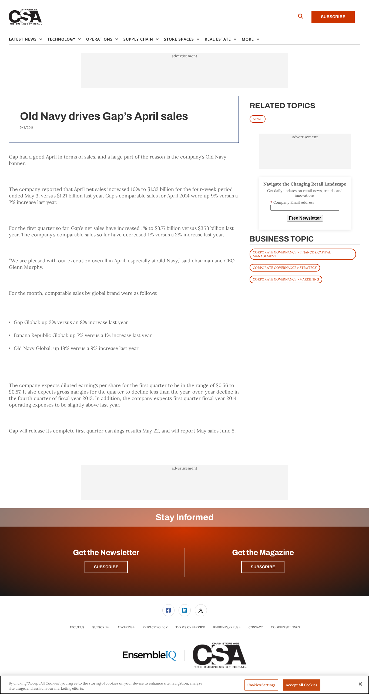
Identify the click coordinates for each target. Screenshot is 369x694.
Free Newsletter (305, 218)
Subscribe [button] (106, 567)
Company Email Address (292, 202)
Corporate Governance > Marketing (286, 279)
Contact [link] (256, 627)
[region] (184, 684)
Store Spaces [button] (179, 39)
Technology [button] (61, 39)
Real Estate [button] (218, 39)
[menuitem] (28, 39)
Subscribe (333, 17)
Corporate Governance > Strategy (285, 268)
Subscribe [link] (100, 627)
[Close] (360, 684)
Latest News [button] (23, 39)
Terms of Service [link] (190, 627)
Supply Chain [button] (138, 39)
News (257, 119)
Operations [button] (99, 39)
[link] (168, 610)
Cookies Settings (285, 627)
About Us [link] (76, 627)
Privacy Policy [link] (155, 627)
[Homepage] (25, 17)
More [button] (248, 39)
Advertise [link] (126, 627)
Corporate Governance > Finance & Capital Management (292, 254)
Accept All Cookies (301, 685)
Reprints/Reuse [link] (226, 627)
